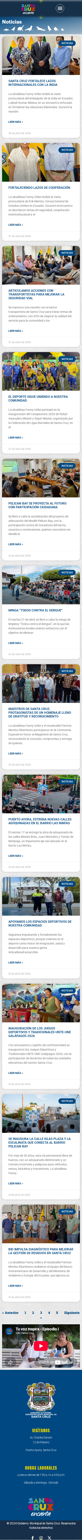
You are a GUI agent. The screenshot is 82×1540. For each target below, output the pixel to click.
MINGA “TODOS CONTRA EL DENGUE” (35, 610)
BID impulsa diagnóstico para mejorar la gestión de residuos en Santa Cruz (40, 1251)
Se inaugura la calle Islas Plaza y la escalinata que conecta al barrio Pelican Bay (39, 1142)
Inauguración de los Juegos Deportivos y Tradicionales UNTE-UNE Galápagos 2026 (39, 1032)
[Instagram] (41, 1538)
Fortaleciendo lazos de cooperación (39, 188)
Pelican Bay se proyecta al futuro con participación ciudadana (37, 505)
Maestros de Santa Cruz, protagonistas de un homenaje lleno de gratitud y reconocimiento (39, 712)
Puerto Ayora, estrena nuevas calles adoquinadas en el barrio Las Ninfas (39, 821)
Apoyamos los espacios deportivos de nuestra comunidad (39, 923)
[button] (60, 8)
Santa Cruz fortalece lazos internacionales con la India (32, 83)
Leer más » (15, 121)
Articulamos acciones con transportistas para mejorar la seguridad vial (36, 294)
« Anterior (10, 1312)
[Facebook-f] (32, 1538)
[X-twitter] (49, 1538)
